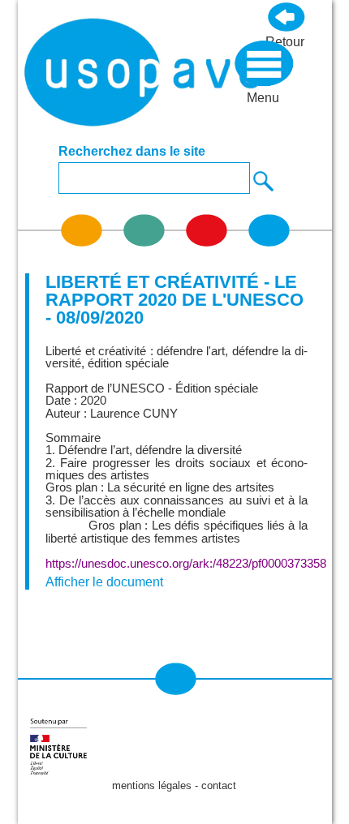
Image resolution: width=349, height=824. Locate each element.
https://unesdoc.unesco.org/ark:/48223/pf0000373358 (185, 563)
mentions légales (152, 785)
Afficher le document (104, 582)
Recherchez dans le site (131, 151)
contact (218, 785)
